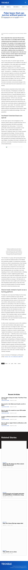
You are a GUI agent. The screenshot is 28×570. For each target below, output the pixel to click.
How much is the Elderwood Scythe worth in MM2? (13, 404)
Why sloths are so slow (10, 552)
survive (19, 363)
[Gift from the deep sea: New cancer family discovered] (14, 451)
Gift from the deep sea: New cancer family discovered (13, 464)
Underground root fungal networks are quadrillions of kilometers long (13, 494)
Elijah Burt (4, 466)
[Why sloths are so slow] (14, 539)
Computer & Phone (5, 400)
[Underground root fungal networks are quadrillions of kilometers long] (14, 481)
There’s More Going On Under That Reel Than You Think (14, 398)
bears (6, 363)
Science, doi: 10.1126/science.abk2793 (14, 356)
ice (9, 363)
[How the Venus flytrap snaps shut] (14, 510)
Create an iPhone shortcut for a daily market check (13, 417)
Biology (4, 462)
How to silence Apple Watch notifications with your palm (14, 423)
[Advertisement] (14, 379)
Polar (15, 363)
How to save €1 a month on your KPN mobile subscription (13, 411)
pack (12, 363)
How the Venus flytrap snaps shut (13, 523)
